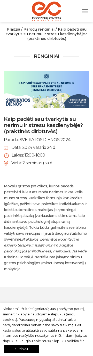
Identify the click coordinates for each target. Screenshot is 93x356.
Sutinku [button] (21, 349)
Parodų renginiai (39, 29)
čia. (82, 341)
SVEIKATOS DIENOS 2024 (45, 139)
